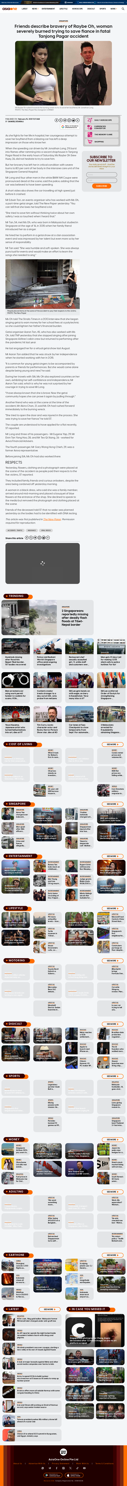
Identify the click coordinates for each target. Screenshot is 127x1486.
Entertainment (48, 9)
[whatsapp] (69, 120)
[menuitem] (24, 9)
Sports (103, 9)
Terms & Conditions (104, 1464)
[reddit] (73, 120)
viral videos (46, 530)
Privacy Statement (60, 1464)
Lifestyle (63, 9)
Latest (24, 9)
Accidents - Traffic (15, 530)
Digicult (91, 9)
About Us (17, 1464)
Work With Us (82, 1464)
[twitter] (61, 120)
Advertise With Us (37, 1464)
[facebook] (56, 120)
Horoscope (77, 9)
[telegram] (65, 120)
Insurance (32, 530)
